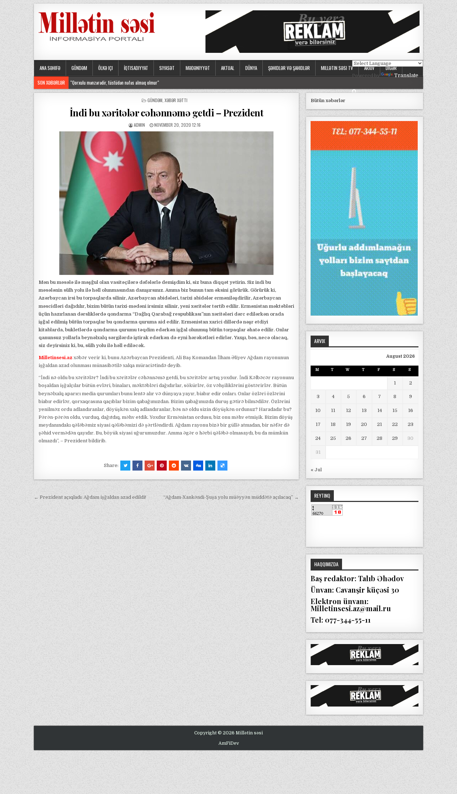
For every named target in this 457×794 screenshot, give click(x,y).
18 (333, 424)
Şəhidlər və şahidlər (289, 67)
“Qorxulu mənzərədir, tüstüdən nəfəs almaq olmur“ (114, 82)
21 (379, 424)
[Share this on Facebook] (137, 466)
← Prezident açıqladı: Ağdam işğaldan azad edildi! (90, 497)
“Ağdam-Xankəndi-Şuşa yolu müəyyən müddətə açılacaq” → (231, 497)
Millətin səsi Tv (337, 67)
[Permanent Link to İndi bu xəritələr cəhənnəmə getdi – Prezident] (166, 203)
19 (348, 424)
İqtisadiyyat (136, 67)
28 (379, 438)
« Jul (316, 469)
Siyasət (167, 67)
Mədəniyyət (198, 67)
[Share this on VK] (186, 466)
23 (410, 424)
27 (364, 438)
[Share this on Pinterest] (162, 466)
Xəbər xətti (176, 100)
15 (394, 410)
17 (318, 424)
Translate (406, 75)
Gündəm (79, 67)
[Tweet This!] (125, 466)
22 (395, 424)
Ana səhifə (50, 67)
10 (318, 410)
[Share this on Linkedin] (210, 466)
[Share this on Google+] (150, 466)
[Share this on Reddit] (174, 466)
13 (364, 410)
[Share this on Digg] (198, 466)
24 (318, 438)
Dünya (251, 67)
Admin (139, 125)
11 (333, 410)
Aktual (227, 67)
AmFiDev (229, 743)
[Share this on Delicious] (222, 466)
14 (379, 410)
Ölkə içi (105, 67)
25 (333, 438)
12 (348, 410)
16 (410, 410)
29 (395, 438)
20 (364, 424)
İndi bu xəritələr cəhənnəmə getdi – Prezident (166, 112)
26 (348, 438)
